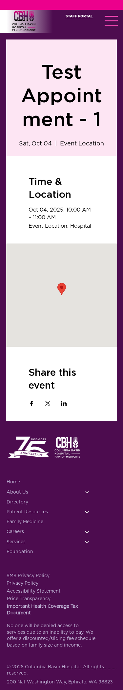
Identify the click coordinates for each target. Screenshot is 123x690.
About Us (17, 492)
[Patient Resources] (87, 512)
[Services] (87, 542)
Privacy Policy (22, 583)
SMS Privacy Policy (28, 576)
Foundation (20, 551)
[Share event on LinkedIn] (64, 403)
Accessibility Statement (34, 591)
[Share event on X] (48, 403)
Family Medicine (25, 522)
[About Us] (87, 492)
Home (13, 482)
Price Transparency (29, 599)
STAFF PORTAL (79, 16)
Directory (17, 502)
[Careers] (87, 532)
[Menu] (111, 20)
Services (16, 542)
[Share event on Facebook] (32, 403)
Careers (15, 531)
